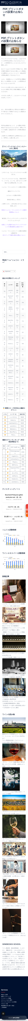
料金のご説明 (4, 994)
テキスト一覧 (4, 1003)
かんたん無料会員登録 (14, 1017)
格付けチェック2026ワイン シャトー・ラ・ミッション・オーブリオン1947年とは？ (13, 736)
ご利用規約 (4, 1007)
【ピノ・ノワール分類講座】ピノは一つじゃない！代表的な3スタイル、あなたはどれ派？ (14, 935)
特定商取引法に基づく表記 (7, 1005)
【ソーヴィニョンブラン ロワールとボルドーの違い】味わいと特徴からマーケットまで (13, 906)
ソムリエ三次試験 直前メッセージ (12, 657)
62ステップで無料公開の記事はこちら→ (14, 235)
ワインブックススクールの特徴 (8, 1002)
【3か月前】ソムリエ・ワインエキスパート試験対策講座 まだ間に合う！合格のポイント (14, 876)
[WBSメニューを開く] (3, 1014)
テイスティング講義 (6, 998)
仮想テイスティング (6, 996)
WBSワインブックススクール (11, 2)
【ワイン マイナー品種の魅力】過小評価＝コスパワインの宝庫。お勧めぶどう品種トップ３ (13, 764)
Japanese (7, 271)
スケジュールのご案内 (6, 1000)
